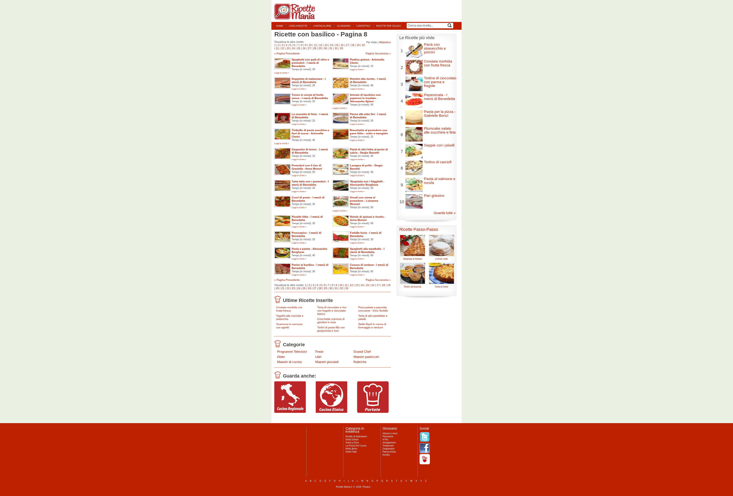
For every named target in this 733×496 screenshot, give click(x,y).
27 (309, 48)
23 (288, 48)
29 (320, 48)
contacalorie (322, 26)
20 (363, 45)
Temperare (388, 445)
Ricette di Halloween (356, 436)
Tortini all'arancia (412, 286)
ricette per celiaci (388, 26)
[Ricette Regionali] (290, 411)
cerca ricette (298, 26)
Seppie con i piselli (439, 145)
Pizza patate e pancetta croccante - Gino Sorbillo (373, 309)
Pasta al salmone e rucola (439, 181)
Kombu (386, 454)
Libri (318, 356)
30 (325, 48)
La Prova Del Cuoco (356, 445)
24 (293, 48)
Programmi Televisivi (292, 351)
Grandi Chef (362, 351)
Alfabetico (385, 42)
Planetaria (388, 436)
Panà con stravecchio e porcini (435, 48)
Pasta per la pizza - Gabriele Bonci (439, 114)
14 (331, 45)
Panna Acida (389, 451)
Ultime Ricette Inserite (308, 300)
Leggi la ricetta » (281, 73)
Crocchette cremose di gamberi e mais (331, 320)
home (279, 26)
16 (342, 45)
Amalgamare (389, 442)
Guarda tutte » (445, 213)
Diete (281, 356)
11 (315, 45)
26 (304, 48)
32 (336, 48)
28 (314, 48)
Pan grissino (434, 196)
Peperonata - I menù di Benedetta (439, 97)
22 (282, 48)
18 (352, 45)
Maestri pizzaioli (327, 362)
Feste (319, 351)
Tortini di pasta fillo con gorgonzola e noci (331, 329)
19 (358, 45)
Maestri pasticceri (366, 356)
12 (320, 45)
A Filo (385, 439)
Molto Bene (351, 448)
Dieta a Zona (352, 442)
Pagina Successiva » (378, 53)
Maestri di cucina (289, 362)
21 (277, 48)
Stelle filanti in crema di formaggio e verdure (372, 326)
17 (347, 45)
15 (336, 45)
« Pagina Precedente (287, 53)
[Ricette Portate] (373, 411)
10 (310, 45)
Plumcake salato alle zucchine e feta (440, 130)
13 (326, 45)
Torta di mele (441, 286)
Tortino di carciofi (437, 162)
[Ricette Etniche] (331, 411)
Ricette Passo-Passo (418, 229)
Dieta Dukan (352, 439)
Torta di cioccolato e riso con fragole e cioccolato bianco (331, 310)
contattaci (363, 26)
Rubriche (360, 362)
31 (330, 48)
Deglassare (389, 448)
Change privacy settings (384, 487)
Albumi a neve (390, 433)
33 (341, 48)
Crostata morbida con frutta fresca (289, 309)
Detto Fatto (351, 451)
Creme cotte (441, 259)
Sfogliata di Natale (412, 259)
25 (298, 48)
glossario (343, 26)
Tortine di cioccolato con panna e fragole (440, 82)
